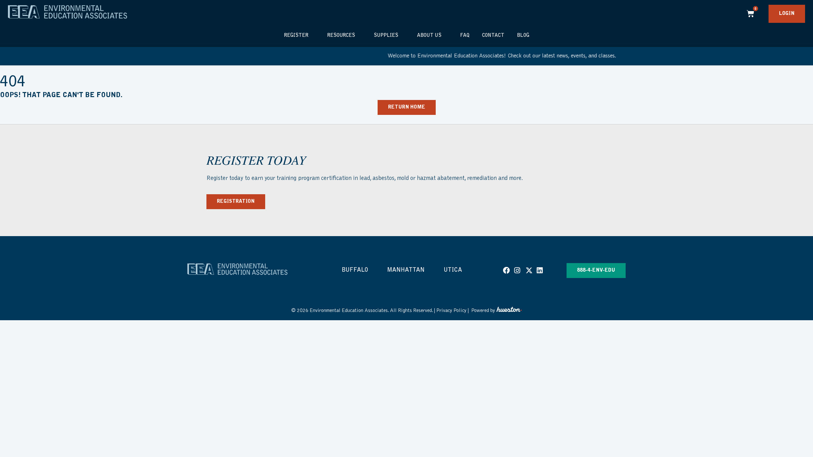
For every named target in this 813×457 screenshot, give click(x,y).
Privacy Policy (451, 310)
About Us (429, 35)
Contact (493, 35)
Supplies (386, 35)
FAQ (464, 35)
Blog (523, 35)
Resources (341, 35)
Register (296, 35)
